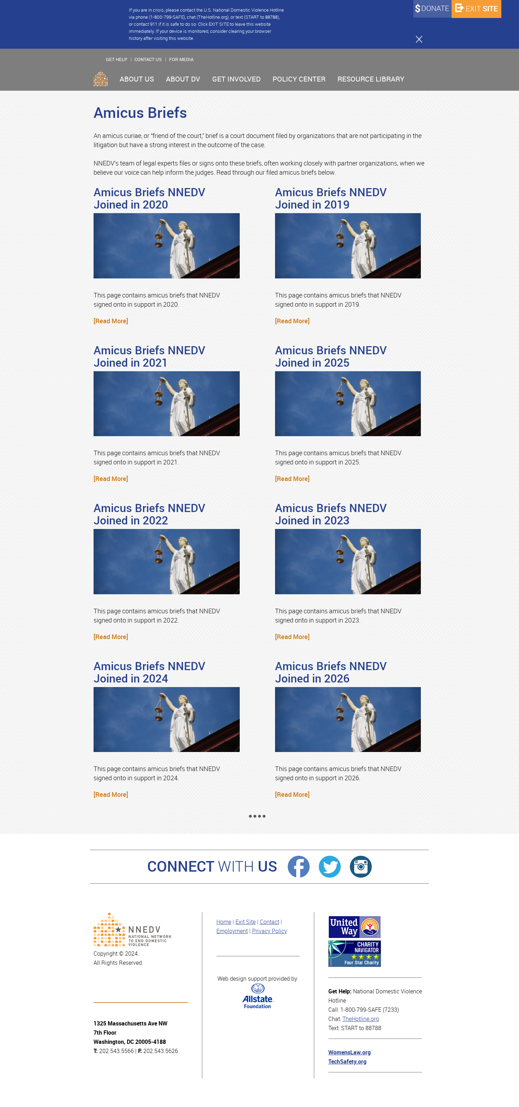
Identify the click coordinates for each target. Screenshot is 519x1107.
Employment (232, 931)
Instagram (361, 867)
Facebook (299, 867)
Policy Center (299, 79)
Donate (435, 8)
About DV (183, 79)
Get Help (116, 59)
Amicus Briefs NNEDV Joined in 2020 (149, 198)
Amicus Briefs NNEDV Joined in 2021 (149, 356)
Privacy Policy (269, 931)
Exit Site (245, 922)
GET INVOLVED (236, 79)
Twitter (330, 867)
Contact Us (148, 59)
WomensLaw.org (349, 1052)
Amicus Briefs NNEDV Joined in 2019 (331, 198)
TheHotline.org (360, 1019)
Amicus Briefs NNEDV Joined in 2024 (149, 672)
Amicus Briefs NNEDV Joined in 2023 (331, 514)
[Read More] (111, 321)
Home (101, 78)
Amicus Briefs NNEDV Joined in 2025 (331, 356)
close (416, 38)
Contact (269, 922)
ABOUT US (137, 79)
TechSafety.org (347, 1061)
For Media (181, 59)
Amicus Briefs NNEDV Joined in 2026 (331, 672)
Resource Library (371, 79)
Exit (482, 8)
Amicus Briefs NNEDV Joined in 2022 (149, 514)
